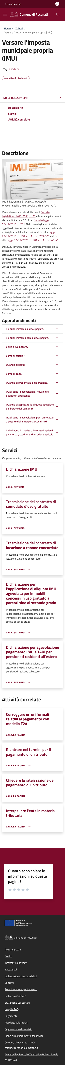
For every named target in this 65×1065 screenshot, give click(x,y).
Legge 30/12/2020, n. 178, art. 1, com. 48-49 (32, 240)
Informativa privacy (16, 963)
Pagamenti (11, 1016)
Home (7, 28)
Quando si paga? (15, 365)
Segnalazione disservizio (18, 1029)
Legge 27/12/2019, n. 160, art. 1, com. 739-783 (28, 234)
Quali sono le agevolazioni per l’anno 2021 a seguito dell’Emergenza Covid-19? (30, 419)
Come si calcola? (15, 356)
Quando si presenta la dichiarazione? (27, 383)
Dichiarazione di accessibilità (21, 976)
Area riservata (13, 949)
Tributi (19, 28)
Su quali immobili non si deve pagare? (27, 338)
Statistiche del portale (17, 1003)
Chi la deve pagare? (17, 347)
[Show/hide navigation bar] (5, 14)
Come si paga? (14, 374)
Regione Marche (13, 4)
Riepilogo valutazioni (16, 1022)
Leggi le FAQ (12, 1009)
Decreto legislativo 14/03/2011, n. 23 (26, 214)
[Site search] (58, 14)
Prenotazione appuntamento (21, 989)
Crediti (8, 956)
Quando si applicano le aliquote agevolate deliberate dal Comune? (30, 406)
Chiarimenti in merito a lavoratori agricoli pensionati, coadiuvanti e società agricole (29, 432)
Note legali (11, 969)
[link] (18, 487)
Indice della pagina (15, 98)
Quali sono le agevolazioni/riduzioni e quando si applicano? (27, 394)
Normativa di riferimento (16, 77)
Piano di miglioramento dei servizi (24, 1036)
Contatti (9, 983)
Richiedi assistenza (15, 996)
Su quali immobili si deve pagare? (25, 329)
